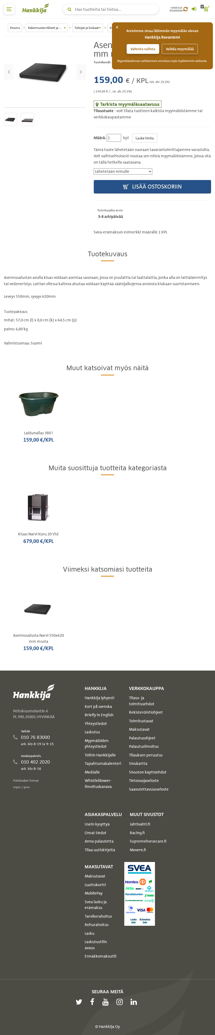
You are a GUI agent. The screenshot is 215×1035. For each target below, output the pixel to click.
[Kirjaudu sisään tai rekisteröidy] (194, 9)
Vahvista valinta (143, 49)
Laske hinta (145, 137)
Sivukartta (138, 763)
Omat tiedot (95, 832)
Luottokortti (95, 884)
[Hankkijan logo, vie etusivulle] (36, 8)
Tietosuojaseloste (144, 780)
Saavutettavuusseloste (149, 789)
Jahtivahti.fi (140, 824)
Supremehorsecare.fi (148, 841)
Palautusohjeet (142, 738)
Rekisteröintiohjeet (146, 712)
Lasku (89, 933)
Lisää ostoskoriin (156, 186)
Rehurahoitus (97, 924)
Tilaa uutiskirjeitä (100, 850)
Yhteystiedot (96, 723)
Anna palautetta (99, 841)
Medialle (92, 772)
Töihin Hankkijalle (100, 755)
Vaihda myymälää (180, 49)
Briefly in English (99, 715)
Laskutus (92, 732)
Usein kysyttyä (97, 824)
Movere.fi (138, 850)
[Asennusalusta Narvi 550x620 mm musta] (44, 71)
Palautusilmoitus (144, 746)
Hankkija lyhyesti (99, 698)
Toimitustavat (141, 721)
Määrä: (100, 137)
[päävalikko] (9, 9)
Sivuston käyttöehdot (147, 772)
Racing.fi (137, 832)
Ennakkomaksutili (100, 956)
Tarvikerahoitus (98, 916)
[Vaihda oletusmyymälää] (185, 9)
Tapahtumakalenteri (103, 763)
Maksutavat (139, 729)
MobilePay (94, 893)
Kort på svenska (98, 706)
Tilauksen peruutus (146, 755)
